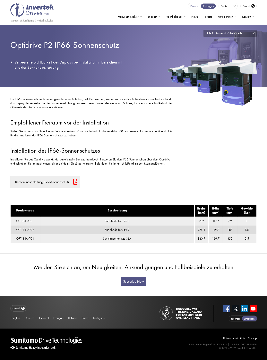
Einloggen (208, 6)
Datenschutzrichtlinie (234, 338)
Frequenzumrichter (128, 17)
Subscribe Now (133, 281)
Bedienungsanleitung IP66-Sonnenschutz (42, 182)
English (16, 318)
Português (99, 318)
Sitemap (252, 338)
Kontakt (246, 17)
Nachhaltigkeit (174, 17)
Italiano (72, 318)
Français (58, 318)
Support (152, 17)
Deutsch (29, 318)
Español (44, 318)
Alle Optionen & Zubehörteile (224, 33)
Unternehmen (225, 17)
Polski (85, 318)
